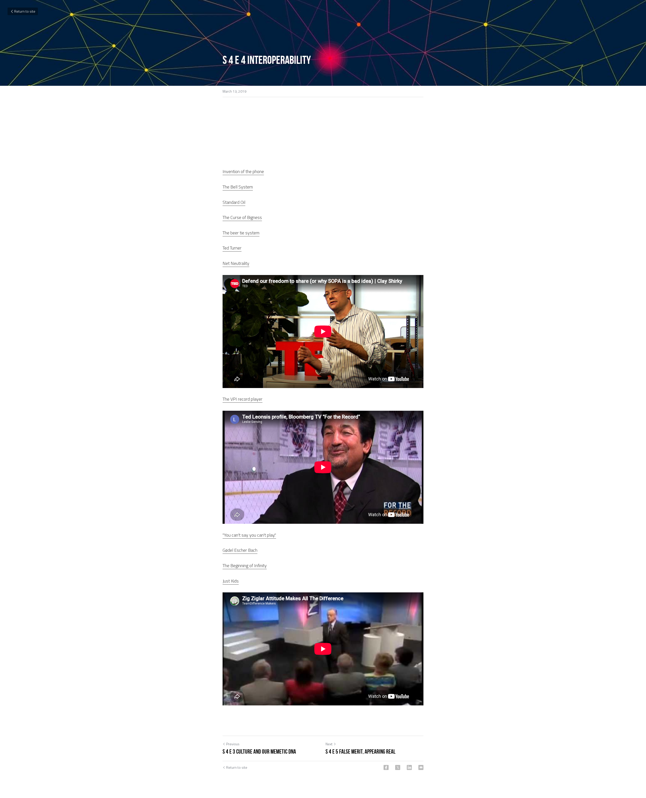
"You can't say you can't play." (249, 535)
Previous (232, 744)
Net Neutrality (236, 263)
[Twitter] (397, 767)
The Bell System (238, 186)
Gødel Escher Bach (240, 550)
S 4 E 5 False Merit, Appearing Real (360, 751)
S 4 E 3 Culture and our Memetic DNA (259, 751)
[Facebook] (386, 767)
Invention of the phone (243, 171)
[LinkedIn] (409, 767)
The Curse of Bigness (242, 217)
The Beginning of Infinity (245, 565)
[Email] (420, 767)
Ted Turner (232, 247)
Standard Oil (234, 202)
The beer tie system (241, 232)
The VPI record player (242, 399)
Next (329, 744)
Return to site (24, 11)
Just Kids (231, 580)
